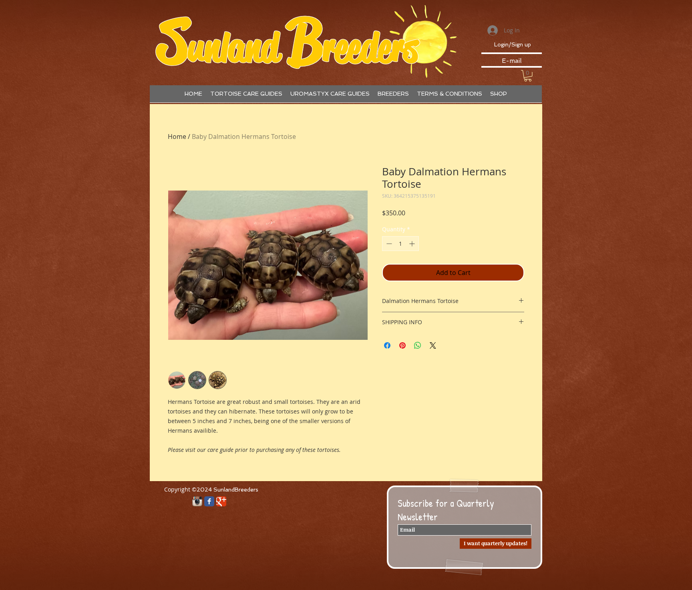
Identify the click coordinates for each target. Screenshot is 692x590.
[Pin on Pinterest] (402, 345)
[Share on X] (433, 345)
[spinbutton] (400, 244)
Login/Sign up (512, 44)
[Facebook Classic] (209, 501)
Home (177, 136)
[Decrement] (388, 244)
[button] (528, 76)
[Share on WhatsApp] (417, 345)
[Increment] (413, 244)
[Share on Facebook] (387, 345)
